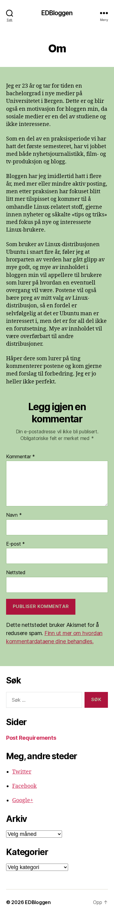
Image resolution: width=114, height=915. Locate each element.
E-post (15, 544)
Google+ (22, 800)
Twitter (21, 771)
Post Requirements (31, 738)
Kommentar (20, 456)
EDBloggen (56, 13)
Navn (14, 515)
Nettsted (16, 572)
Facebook (24, 786)
